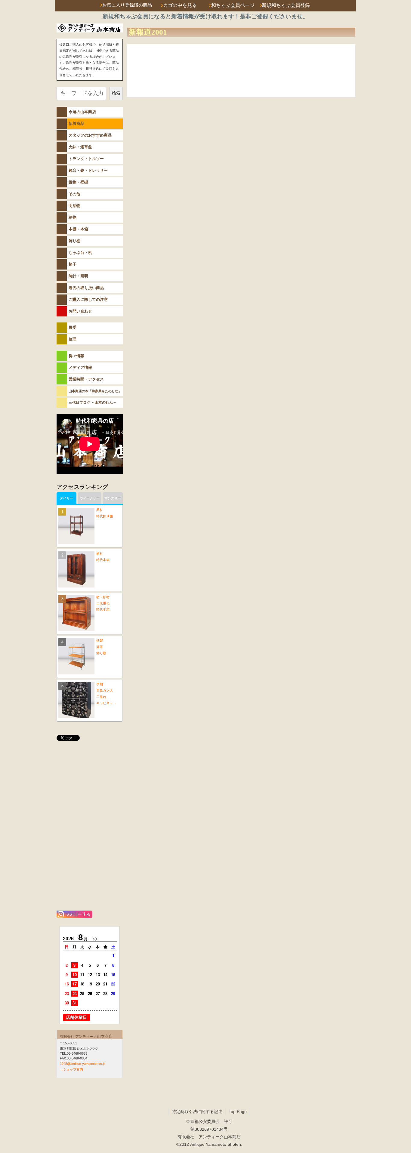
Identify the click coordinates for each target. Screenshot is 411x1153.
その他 (74, 194)
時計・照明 (78, 276)
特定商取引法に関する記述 (197, 1111)
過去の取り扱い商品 (86, 287)
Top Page (238, 1111)
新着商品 (76, 123)
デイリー (66, 498)
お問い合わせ (80, 311)
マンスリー (112, 498)
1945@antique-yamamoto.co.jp (82, 1063)
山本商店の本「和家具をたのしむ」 (95, 391)
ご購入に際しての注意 (88, 299)
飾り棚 (74, 241)
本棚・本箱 (78, 229)
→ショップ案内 (71, 1069)
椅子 (72, 264)
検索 (116, 93)
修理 (72, 339)
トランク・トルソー (86, 158)
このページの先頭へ (333, 91)
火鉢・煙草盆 (80, 147)
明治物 (74, 205)
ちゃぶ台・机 (80, 252)
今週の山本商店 (82, 111)
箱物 (72, 217)
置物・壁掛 (78, 182)
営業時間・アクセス (86, 379)
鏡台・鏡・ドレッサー (88, 170)
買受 (72, 327)
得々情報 (76, 355)
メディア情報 (80, 367)
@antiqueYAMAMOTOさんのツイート (90, 753)
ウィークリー (90, 498)
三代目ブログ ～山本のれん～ (92, 402)
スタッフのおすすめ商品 (90, 135)
